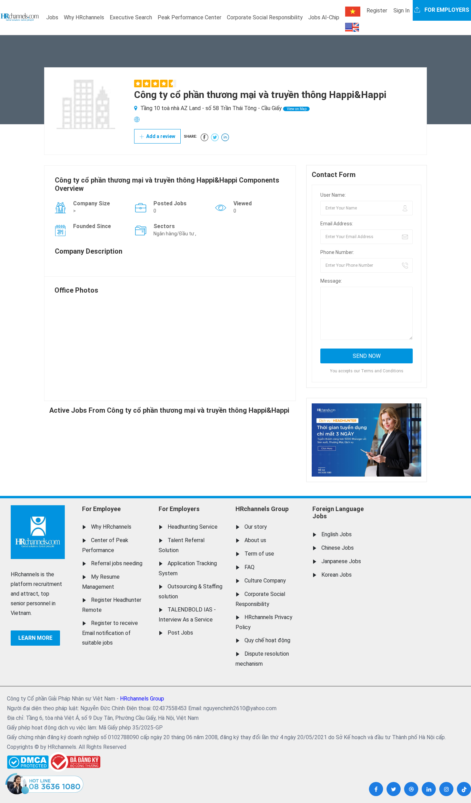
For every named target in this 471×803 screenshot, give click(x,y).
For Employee (101, 508)
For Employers (179, 508)
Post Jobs (180, 632)
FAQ (249, 567)
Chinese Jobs (337, 548)
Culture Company (265, 580)
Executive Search (131, 17)
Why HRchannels (84, 17)
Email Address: (336, 223)
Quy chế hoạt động (267, 640)
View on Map (296, 109)
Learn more (35, 638)
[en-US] (352, 27)
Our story (255, 526)
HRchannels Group (262, 508)
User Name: (333, 195)
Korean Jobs (336, 574)
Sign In (401, 10)
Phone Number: (337, 252)
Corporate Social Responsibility (265, 17)
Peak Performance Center (189, 17)
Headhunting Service (193, 526)
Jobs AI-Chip (323, 17)
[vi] (352, 11)
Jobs (52, 17)
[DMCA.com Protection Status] (28, 760)
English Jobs (336, 534)
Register (377, 10)
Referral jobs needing (116, 563)
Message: (331, 281)
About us (255, 540)
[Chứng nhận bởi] (74, 762)
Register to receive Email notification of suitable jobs (110, 633)
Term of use (259, 553)
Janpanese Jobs (341, 561)
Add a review (160, 136)
